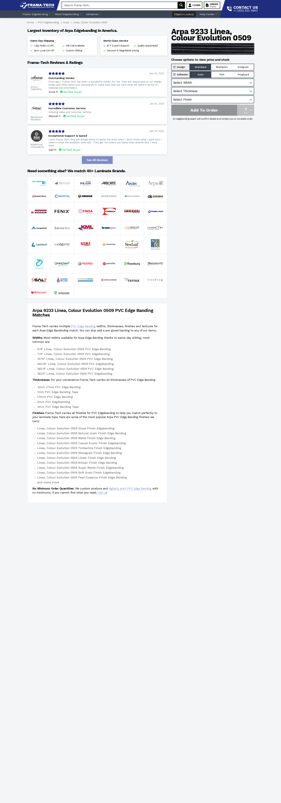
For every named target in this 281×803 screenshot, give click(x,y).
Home (30, 22)
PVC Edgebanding (48, 22)
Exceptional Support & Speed (67, 135)
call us (102, 492)
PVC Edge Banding (83, 326)
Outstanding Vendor (61, 78)
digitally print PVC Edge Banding (130, 488)
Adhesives (92, 14)
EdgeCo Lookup (184, 14)
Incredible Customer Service (67, 108)
